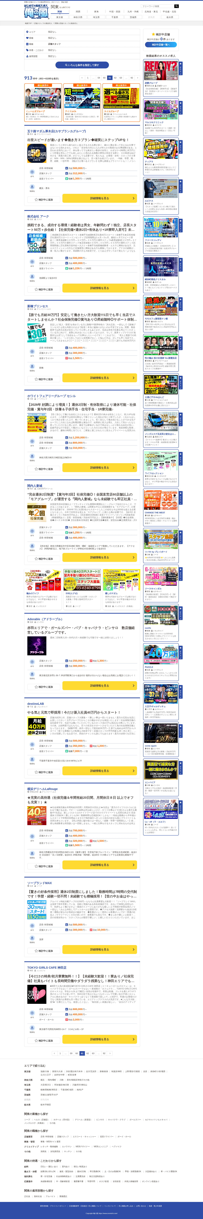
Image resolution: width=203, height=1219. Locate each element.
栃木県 (170, 17)
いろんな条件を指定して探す (83, 65)
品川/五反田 (91, 1071)
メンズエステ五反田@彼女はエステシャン (164, 434)
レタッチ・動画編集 (49, 1146)
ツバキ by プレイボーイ (156, 552)
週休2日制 (81, 1171)
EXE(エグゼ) (72, 593)
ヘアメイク (117, 1146)
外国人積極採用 (131, 1181)
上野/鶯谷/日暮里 (132, 1071)
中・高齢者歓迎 (63, 1181)
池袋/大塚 (45, 1071)
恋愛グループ (151, 83)
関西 (78, 11)
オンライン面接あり (150, 1181)
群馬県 (151, 17)
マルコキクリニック (154, 122)
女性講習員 (55, 1151)
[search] (157, 6)
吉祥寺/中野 (59, 1075)
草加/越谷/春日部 (61, 1085)
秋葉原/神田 (116, 1071)
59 (99, 78)
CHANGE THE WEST (155, 512)
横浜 (42, 1080)
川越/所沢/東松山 (79, 1085)
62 (115, 78)
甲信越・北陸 (169, 11)
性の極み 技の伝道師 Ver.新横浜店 (161, 358)
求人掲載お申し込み (126, 1206)
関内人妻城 (34, 485)
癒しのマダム (111, 593)
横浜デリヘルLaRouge (42, 789)
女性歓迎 (117, 1181)
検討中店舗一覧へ (161, 44)
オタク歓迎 (104, 1181)
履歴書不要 (78, 1181)
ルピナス (149, 201)
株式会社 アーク (38, 216)
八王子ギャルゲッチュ (155, 706)
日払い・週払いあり (49, 1166)
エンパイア (150, 782)
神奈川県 (78, 17)
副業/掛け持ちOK (48, 1171)
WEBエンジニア (101, 1146)
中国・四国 (114, 11)
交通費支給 (80, 1176)
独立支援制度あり (97, 1176)
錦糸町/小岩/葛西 (158, 1071)
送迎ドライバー (107, 1136)
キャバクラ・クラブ (116, 1120)
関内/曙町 (52, 1080)
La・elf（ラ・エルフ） (156, 822)
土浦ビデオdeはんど (154, 397)
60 (104, 78)
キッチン (68, 1151)
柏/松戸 (80, 1090)
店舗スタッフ (63, 1136)
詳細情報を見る (99, 198)
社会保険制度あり (64, 1176)
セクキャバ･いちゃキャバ (156, 1120)
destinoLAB (35, 703)
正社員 (27, 1196)
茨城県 (133, 17)
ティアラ (149, 161)
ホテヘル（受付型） (62, 1120)
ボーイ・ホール (124, 1136)
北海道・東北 (151, 11)
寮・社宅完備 (46, 1176)
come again (151, 746)
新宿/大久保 (57, 1071)
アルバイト (50, 1196)
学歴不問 (91, 1181)
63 (121, 78)
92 (132, 78)
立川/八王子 (46, 1075)
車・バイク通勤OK (169, 1171)
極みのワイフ (32, 593)
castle (148, 628)
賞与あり (66, 1166)
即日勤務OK (95, 1171)
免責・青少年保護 (155, 1206)
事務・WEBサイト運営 (50, 1141)
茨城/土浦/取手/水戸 (49, 1095)
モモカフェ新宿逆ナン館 (156, 318)
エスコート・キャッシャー (84, 1136)
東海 (96, 11)
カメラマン (67, 1146)
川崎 (61, 1080)
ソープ (27, 1120)
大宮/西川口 (46, 1085)
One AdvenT (110, 111)
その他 (52, 1123)
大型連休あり (151, 1171)
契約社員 (38, 1196)
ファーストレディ (153, 240)
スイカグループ (72, 111)
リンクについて (110, 1206)
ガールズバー (135, 1120)
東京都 (59, 17)
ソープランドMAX (39, 883)
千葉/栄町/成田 (67, 1090)
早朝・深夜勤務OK (133, 1171)
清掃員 (43, 1151)
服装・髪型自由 (66, 1171)
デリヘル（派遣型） (83, 1120)
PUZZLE (149, 667)
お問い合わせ (141, 1206)
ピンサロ (100, 1120)
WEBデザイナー (83, 1146)
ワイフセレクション (154, 473)
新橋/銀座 (104, 1071)
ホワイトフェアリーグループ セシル (51, 396)
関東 (60, 11)
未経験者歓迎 (46, 1181)
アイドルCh (31, 111)
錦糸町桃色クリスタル (155, 279)
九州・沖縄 (133, 11)
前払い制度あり (80, 1166)
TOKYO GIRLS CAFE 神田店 (46, 967)
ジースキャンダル (153, 588)
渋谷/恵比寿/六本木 (74, 1071)
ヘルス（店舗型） (41, 1120)
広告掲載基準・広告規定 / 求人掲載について (85, 1206)
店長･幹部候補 (47, 1136)
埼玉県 (96, 17)
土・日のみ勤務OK (112, 1171)
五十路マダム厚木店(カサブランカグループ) (56, 131)
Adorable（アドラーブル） (45, 619)
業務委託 (63, 1196)
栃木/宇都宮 (46, 1105)
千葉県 (114, 17)
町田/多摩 (72, 1075)
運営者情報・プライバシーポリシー (53, 1206)
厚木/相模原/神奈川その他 (78, 1080)
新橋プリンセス (37, 306)
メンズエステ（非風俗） (34, 1123)
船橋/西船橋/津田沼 (49, 1090)
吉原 (145, 1071)
